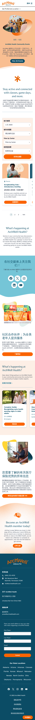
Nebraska (27, 671)
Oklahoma (7, 680)
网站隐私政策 (17, 709)
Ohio (27, 675)
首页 (14, 40)
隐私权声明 (17, 700)
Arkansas (21, 667)
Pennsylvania (17, 680)
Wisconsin (27, 680)
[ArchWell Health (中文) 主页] (9, 3)
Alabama (6, 667)
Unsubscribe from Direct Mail (11, 601)
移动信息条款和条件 (17, 713)
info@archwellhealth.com (13, 584)
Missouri (20, 671)
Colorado (29, 667)
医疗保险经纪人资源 (8, 596)
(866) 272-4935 (10, 575)
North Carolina (18, 675)
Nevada (9, 675)
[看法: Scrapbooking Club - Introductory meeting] (15, 184)
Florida (6, 671)
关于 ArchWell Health (9, 592)
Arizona (13, 667)
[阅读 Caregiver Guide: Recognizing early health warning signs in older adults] (14, 409)
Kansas (12, 671)
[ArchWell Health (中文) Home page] (17, 561)
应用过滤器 (17, 157)
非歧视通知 (17, 704)
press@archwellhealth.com (10, 614)
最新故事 (5, 607)
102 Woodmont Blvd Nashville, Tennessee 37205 (14, 580)
